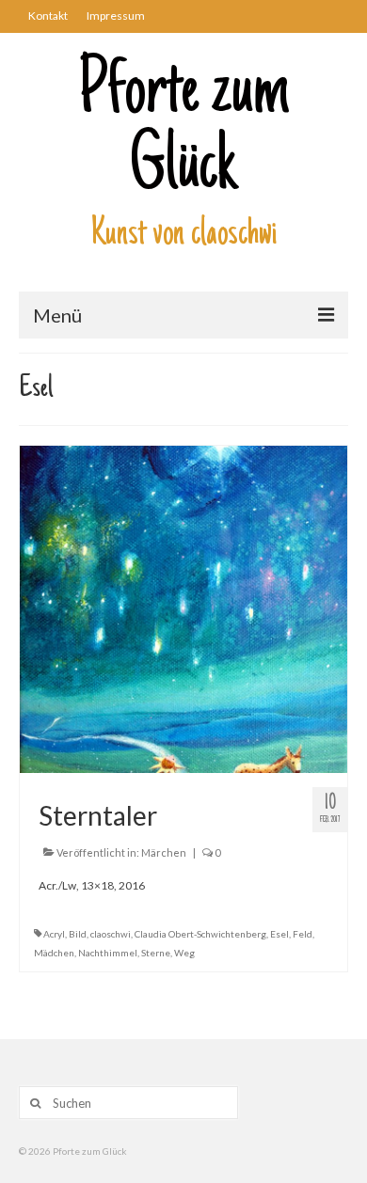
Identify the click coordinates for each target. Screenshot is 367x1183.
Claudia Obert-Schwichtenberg (200, 933)
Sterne (155, 952)
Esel (279, 933)
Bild (78, 933)
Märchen (163, 852)
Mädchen (54, 952)
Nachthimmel (107, 952)
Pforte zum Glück (184, 132)
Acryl (54, 933)
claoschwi (110, 933)
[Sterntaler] (183, 608)
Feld (302, 933)
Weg (184, 952)
